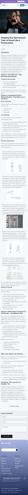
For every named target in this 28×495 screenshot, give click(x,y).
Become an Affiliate (5, 470)
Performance (18, 461)
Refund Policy (11, 490)
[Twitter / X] (8, 453)
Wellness (17, 463)
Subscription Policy (5, 492)
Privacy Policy (4, 490)
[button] (18, 5)
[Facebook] (2, 453)
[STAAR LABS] (4, 5)
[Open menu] (26, 5)
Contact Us (3, 463)
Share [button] (3, 49)
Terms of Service (14, 492)
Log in (22, 5)
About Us (3, 458)
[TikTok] (6, 453)
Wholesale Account (5, 468)
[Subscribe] (17, 450)
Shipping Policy (18, 490)
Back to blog (15, 406)
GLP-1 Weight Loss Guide (6, 473)
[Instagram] (4, 453)
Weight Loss (17, 458)
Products (3, 461)
